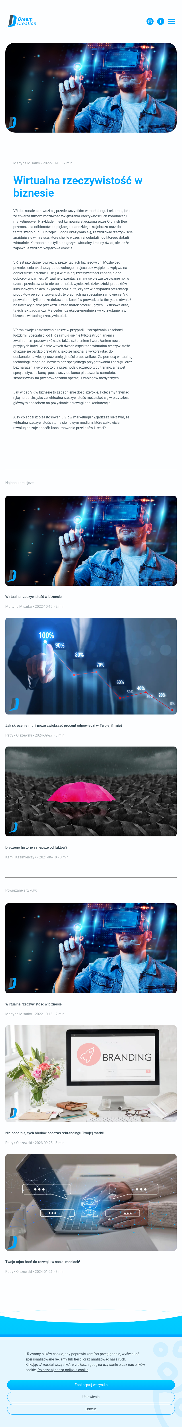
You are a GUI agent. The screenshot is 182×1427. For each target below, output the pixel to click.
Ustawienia (91, 1397)
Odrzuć (91, 1409)
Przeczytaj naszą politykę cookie (63, 1370)
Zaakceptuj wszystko (91, 1385)
